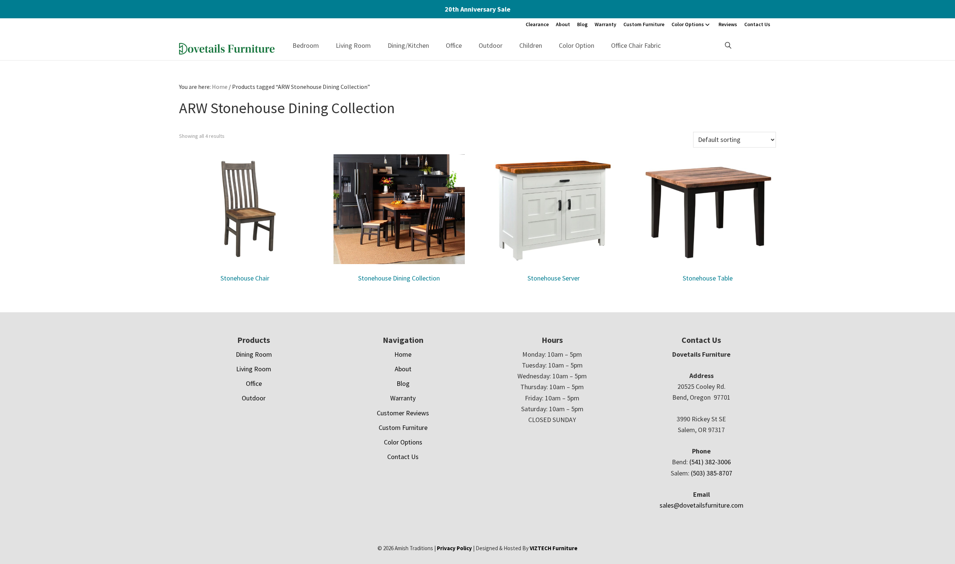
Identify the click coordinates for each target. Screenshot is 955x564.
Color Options (687, 24)
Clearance (537, 24)
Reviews (727, 24)
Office (454, 45)
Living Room (353, 45)
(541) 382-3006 (710, 462)
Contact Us (757, 24)
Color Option (576, 45)
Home (402, 354)
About (563, 24)
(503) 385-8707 (711, 473)
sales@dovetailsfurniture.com (701, 505)
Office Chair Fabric (636, 45)
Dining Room (254, 354)
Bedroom (305, 45)
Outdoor (490, 45)
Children (530, 45)
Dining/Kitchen (408, 45)
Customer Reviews (403, 413)
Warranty (605, 24)
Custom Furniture (643, 24)
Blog (582, 24)
